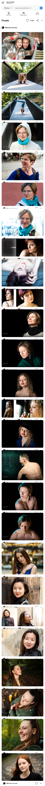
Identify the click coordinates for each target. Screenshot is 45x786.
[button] (41, 8)
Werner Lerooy (11, 27)
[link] (22, 46)
